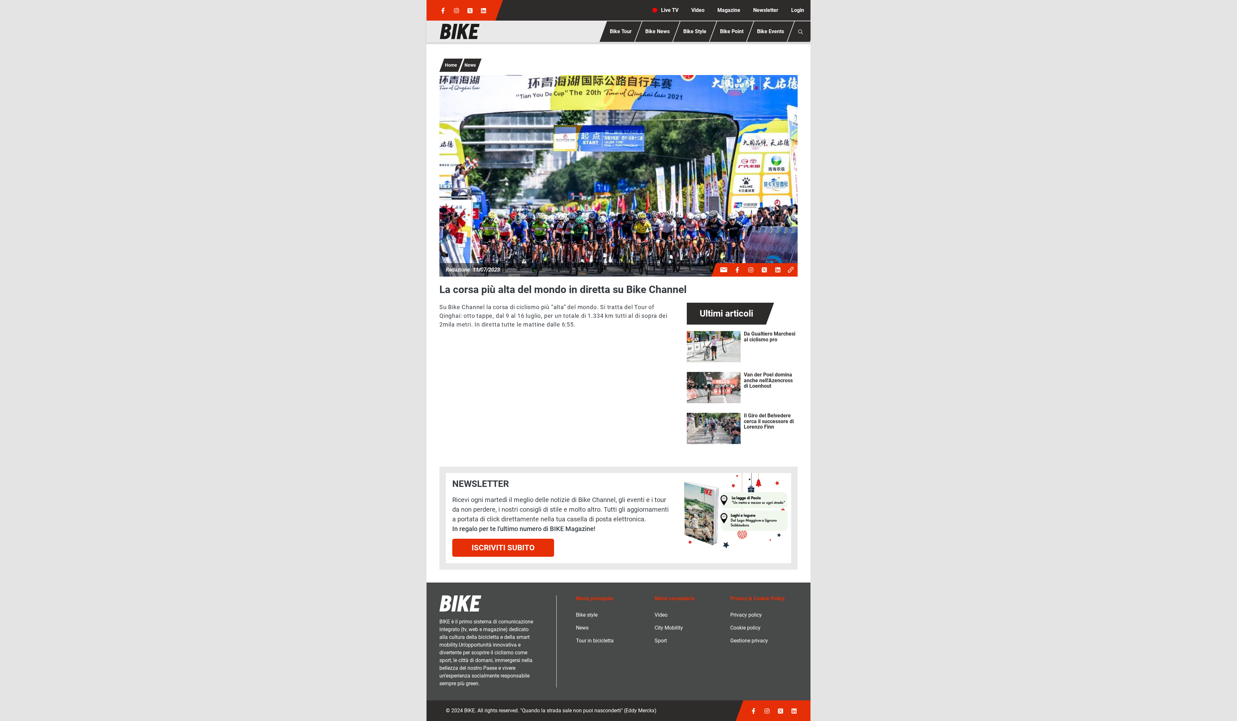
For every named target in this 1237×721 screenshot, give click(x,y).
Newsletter (765, 10)
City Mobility (669, 628)
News (470, 65)
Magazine (728, 10)
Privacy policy (746, 615)
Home (451, 65)
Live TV (669, 10)
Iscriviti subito (503, 547)
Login (797, 10)
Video (698, 10)
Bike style (587, 615)
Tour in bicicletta (595, 641)
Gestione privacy (749, 641)
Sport (661, 641)
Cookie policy (745, 628)
